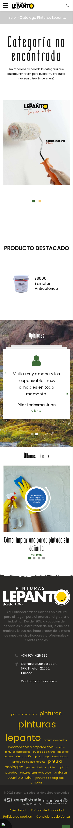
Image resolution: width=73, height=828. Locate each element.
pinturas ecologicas (49, 778)
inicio (11, 17)
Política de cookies (17, 816)
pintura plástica (36, 767)
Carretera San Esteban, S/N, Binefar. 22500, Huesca (39, 668)
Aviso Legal (17, 810)
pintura (52, 767)
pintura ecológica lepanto (29, 761)
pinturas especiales (17, 751)
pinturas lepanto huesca (35, 772)
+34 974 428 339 (34, 655)
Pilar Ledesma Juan (37, 405)
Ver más (36, 555)
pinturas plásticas (24, 714)
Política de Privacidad (47, 810)
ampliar (36, 782)
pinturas (51, 713)
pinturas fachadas (55, 740)
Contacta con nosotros (39, 681)
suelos (60, 747)
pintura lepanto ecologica (51, 756)
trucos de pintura (44, 751)
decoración (24, 756)
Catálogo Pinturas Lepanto (43, 17)
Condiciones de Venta (53, 816)
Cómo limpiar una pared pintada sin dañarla (36, 544)
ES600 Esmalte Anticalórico (46, 283)
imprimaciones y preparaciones (31, 747)
